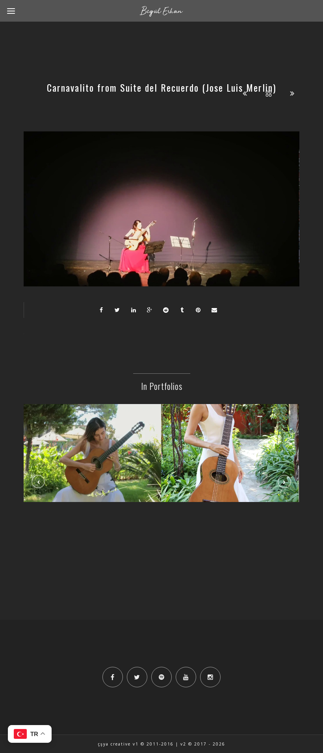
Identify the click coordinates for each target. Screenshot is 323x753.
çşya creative (114, 744)
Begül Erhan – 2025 (230, 454)
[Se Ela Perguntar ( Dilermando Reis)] (92, 434)
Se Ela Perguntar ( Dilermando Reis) (92, 454)
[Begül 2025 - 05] (230, 434)
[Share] (101, 310)
